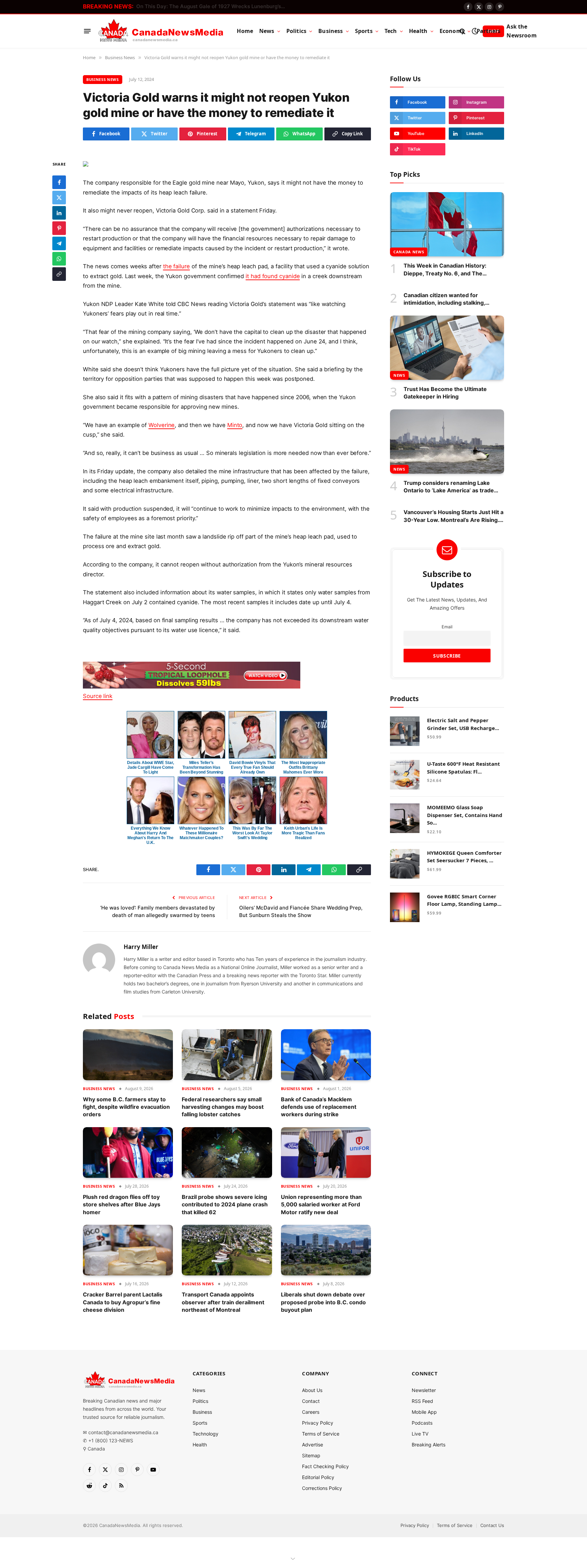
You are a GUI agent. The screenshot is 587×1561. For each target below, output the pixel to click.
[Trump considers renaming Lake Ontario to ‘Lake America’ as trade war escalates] (447, 441)
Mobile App (424, 1412)
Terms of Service (320, 1434)
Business (330, 31)
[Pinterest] (59, 228)
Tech (391, 31)
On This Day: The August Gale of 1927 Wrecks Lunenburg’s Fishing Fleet (212, 6)
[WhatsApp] (59, 259)
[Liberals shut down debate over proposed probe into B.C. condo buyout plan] (326, 1250)
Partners (488, 31)
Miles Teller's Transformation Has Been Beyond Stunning (201, 767)
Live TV (420, 1434)
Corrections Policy (322, 1488)
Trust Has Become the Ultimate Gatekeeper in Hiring (445, 393)
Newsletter (424, 1390)
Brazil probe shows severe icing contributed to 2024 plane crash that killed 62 (225, 1204)
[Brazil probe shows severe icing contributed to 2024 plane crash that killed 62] (227, 1152)
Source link (97, 696)
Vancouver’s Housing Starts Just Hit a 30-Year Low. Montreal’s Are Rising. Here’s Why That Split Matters (453, 516)
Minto (235, 425)
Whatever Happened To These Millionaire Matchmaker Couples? (201, 833)
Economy (452, 31)
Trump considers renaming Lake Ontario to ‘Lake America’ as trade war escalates (449, 486)
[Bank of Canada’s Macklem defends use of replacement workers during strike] (326, 1054)
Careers (310, 1412)
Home (245, 31)
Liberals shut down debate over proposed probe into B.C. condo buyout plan (323, 1302)
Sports (364, 31)
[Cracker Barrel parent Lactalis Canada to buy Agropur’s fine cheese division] (128, 1250)
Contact (311, 1401)
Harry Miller (141, 947)
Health (418, 31)
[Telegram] (59, 243)
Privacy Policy (317, 1423)
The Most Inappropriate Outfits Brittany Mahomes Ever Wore (303, 767)
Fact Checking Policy (325, 1466)
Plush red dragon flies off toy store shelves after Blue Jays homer (121, 1204)
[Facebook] (59, 182)
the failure (176, 266)
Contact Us (492, 1525)
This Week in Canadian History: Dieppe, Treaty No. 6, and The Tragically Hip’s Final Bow (445, 269)
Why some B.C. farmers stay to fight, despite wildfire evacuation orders (126, 1107)
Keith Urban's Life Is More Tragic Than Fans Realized (303, 833)
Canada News (408, 251)
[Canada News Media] (161, 31)
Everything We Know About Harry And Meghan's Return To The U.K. (150, 835)
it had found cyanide (273, 276)
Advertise (312, 1444)
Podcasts (422, 1423)
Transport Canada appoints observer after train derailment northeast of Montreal (223, 1302)
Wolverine (161, 425)
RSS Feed (422, 1401)
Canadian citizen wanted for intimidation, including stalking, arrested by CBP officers (444, 299)
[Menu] (87, 31)
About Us (312, 1390)
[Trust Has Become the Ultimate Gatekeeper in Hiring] (447, 348)
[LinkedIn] (59, 213)
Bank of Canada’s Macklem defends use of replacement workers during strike (318, 1107)
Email (447, 626)
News (266, 31)
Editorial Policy (318, 1477)
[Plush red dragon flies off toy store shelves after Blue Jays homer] (128, 1152)
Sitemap (311, 1455)
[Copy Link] (59, 274)
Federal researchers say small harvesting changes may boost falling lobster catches (223, 1107)
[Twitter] (59, 197)
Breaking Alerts (428, 1444)
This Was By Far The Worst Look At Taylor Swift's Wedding (252, 833)
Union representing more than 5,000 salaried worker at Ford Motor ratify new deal (321, 1204)
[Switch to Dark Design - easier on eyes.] (475, 31)
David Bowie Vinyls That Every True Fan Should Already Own (252, 767)
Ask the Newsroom (521, 31)
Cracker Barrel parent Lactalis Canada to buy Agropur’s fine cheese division (122, 1302)
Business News (102, 79)
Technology (205, 1434)
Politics (296, 31)
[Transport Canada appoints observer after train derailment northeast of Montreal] (227, 1250)
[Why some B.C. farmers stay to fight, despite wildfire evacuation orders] (128, 1054)
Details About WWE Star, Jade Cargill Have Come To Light (150, 767)
